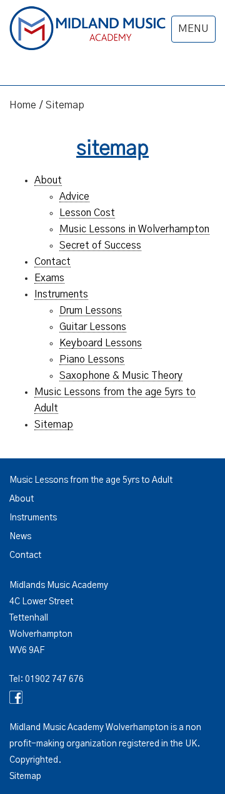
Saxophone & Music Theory (120, 376)
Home (22, 105)
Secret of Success (100, 245)
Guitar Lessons (92, 327)
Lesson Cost (87, 213)
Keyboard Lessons (100, 343)
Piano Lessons (91, 359)
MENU (193, 29)
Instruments (61, 294)
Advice (74, 197)
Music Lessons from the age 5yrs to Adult (90, 480)
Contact (52, 262)
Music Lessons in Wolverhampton (134, 229)
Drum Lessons (90, 311)
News (20, 536)
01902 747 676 (54, 679)
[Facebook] (112, 697)
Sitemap (53, 425)
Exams (49, 278)
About (48, 180)
